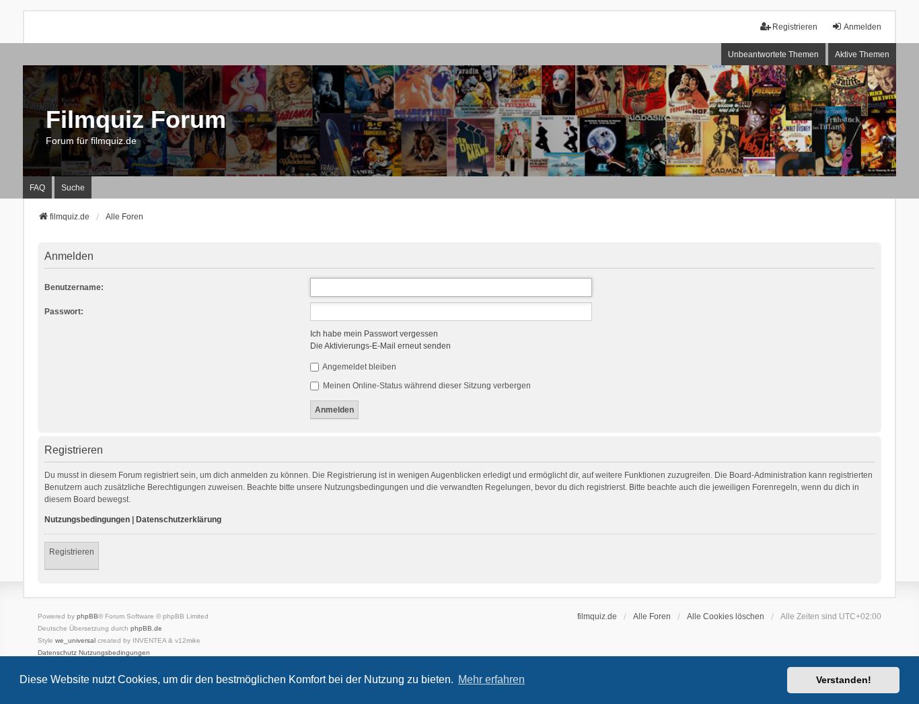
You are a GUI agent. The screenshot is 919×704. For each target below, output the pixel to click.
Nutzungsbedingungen (87, 519)
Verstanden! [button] (843, 679)
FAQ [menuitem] (37, 187)
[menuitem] (57, 653)
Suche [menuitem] (73, 187)
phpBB (87, 616)
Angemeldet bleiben (358, 367)
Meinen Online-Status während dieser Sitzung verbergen (426, 385)
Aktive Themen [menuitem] (862, 54)
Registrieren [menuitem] (794, 27)
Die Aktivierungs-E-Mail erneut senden (380, 346)
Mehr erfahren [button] (491, 679)
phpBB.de (146, 628)
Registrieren (71, 552)
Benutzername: (74, 287)
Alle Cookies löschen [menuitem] (725, 616)
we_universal (75, 640)
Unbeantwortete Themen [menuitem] (773, 54)
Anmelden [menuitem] (862, 27)
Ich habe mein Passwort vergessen (374, 334)
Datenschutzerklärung (178, 519)
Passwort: (63, 311)
